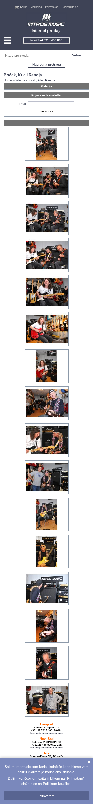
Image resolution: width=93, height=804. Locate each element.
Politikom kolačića (57, 784)
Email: (23, 104)
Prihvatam (47, 796)
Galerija (19, 80)
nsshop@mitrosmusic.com (46, 747)
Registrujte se (70, 6)
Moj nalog (36, 6)
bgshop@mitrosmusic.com (46, 733)
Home (8, 80)
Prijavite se (51, 6)
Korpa (23, 6)
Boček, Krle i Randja (41, 80)
